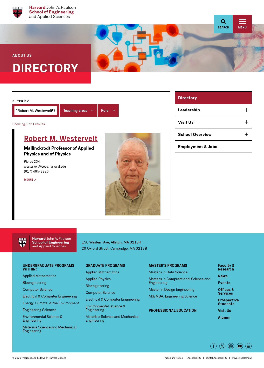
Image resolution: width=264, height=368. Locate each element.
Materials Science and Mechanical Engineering (49, 329)
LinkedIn (248, 346)
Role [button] (104, 110)
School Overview (195, 134)
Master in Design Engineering (171, 289)
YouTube (240, 346)
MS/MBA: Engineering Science (173, 296)
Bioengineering (34, 283)
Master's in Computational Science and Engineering (179, 281)
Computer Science (37, 289)
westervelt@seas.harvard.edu (45, 166)
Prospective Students (228, 302)
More (28, 179)
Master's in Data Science (168, 272)
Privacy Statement (242, 358)
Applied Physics (98, 279)
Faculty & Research (226, 267)
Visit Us (185, 122)
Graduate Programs (105, 265)
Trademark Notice (173, 358)
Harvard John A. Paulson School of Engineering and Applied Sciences (44, 242)
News (222, 276)
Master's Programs (168, 265)
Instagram (231, 346)
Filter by (20, 101)
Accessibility (194, 358)
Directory (187, 98)
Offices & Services (226, 291)
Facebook (213, 346)
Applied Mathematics (39, 276)
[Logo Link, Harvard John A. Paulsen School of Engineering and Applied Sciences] (44, 12)
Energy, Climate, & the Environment (51, 303)
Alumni (224, 317)
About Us (22, 55)
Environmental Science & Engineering (42, 318)
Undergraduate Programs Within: (48, 267)
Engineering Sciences (39, 310)
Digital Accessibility (216, 358)
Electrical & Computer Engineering (50, 296)
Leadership (189, 110)
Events (224, 283)
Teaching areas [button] (75, 110)
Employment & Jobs (197, 146)
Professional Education (173, 310)
